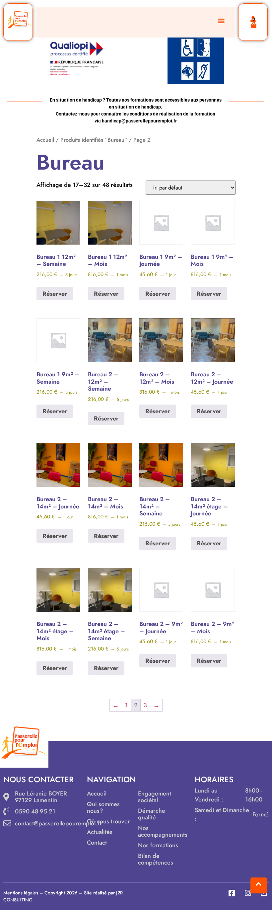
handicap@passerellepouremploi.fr (139, 120)
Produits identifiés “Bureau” (93, 140)
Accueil (45, 140)
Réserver (54, 293)
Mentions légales (20, 892)
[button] (221, 20)
